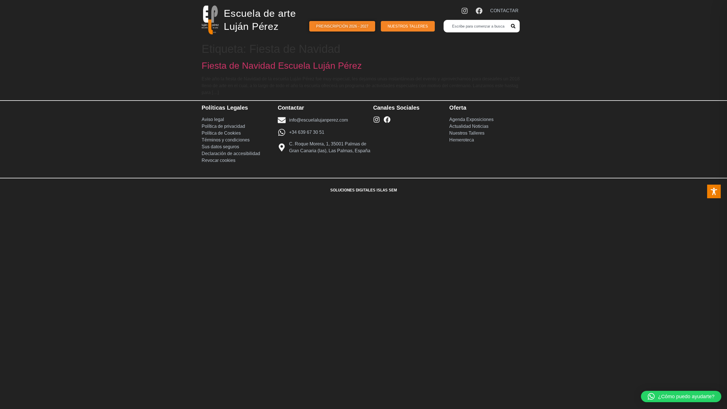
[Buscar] (515, 26)
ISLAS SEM (387, 190)
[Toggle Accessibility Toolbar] (714, 191)
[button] (681, 396)
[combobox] (477, 26)
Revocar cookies (218, 160)
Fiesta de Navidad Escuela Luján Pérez (282, 65)
